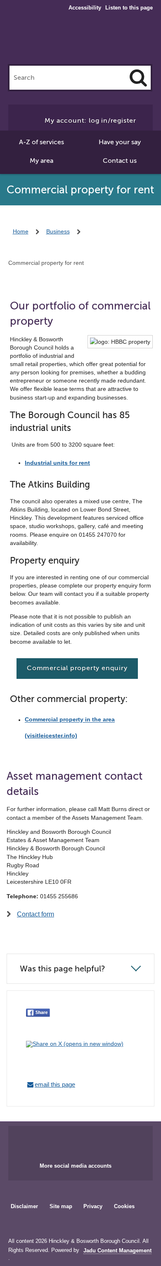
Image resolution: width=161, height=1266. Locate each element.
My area (41, 160)
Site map (61, 1206)
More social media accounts (75, 1166)
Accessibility (85, 8)
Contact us (120, 160)
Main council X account (90, 1142)
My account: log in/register (90, 120)
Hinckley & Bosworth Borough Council (81, 40)
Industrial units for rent (57, 462)
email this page (55, 1084)
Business (58, 231)
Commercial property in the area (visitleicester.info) (70, 727)
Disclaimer (24, 1206)
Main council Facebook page (63, 1142)
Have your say (120, 142)
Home (20, 231)
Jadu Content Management (117, 1251)
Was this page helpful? (62, 968)
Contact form (35, 914)
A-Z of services (41, 142)
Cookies (124, 1206)
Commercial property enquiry (77, 668)
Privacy (92, 1206)
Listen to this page (129, 8)
